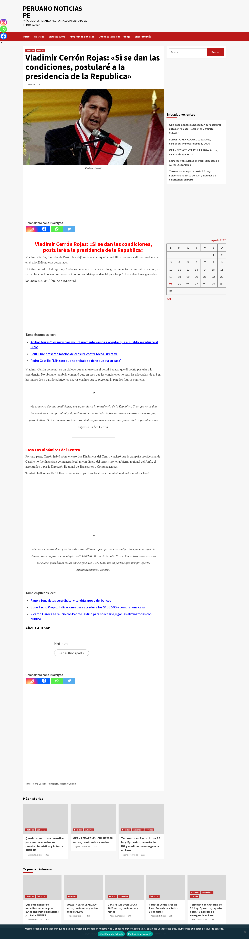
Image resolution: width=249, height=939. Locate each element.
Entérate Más (143, 36)
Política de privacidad (139, 934)
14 (204, 269)
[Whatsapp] (57, 229)
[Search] (224, 37)
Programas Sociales (81, 36)
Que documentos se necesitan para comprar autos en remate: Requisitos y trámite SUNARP (45, 844)
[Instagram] (32, 229)
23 (221, 276)
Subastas (41, 830)
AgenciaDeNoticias (35, 855)
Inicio (26, 36)
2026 (47, 855)
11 (179, 269)
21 (204, 276)
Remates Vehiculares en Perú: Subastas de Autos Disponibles (194, 162)
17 (170, 276)
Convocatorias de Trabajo (114, 36)
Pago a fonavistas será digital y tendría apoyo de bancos (70, 600)
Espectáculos (56, 36)
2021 (41, 84)
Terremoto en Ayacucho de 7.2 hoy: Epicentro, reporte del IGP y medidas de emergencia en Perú (140, 844)
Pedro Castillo (39, 783)
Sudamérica (138, 830)
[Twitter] (69, 229)
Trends (40, 50)
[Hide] (1, 42)
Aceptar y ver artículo (111, 934)
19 (187, 276)
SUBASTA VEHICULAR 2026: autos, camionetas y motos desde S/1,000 (190, 141)
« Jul (169, 298)
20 (196, 276)
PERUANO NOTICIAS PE (52, 11)
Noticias (39, 36)
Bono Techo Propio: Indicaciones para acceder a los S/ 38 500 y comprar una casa (87, 607)
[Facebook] (44, 229)
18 (179, 276)
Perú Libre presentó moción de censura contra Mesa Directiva (74, 354)
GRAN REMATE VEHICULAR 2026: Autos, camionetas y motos (93, 840)
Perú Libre (53, 783)
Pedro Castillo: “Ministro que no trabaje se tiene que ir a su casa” (75, 361)
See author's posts (71, 653)
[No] (244, 931)
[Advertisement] (93, 197)
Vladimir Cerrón (67, 783)
